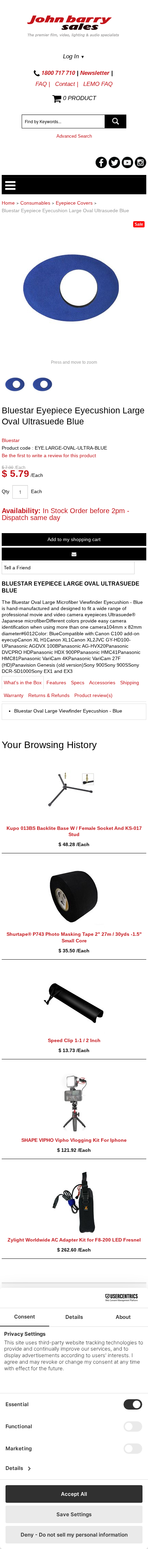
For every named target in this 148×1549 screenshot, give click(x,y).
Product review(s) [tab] (93, 695)
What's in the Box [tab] (23, 682)
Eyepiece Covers (74, 203)
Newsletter (94, 73)
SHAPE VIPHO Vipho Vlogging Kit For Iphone (74, 1140)
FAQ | (42, 84)
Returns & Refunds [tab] (49, 695)
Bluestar (11, 440)
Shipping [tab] (129, 682)
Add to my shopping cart (74, 539)
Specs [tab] (77, 682)
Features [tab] (56, 682)
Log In (74, 56)
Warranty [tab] (13, 695)
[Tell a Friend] (74, 554)
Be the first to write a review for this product (49, 455)
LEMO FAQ (98, 84)
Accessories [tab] (102, 682)
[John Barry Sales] (74, 27)
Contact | (66, 84)
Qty (5, 491)
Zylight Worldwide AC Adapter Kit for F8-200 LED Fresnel (74, 1240)
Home (8, 203)
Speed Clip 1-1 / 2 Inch (74, 1040)
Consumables (35, 203)
